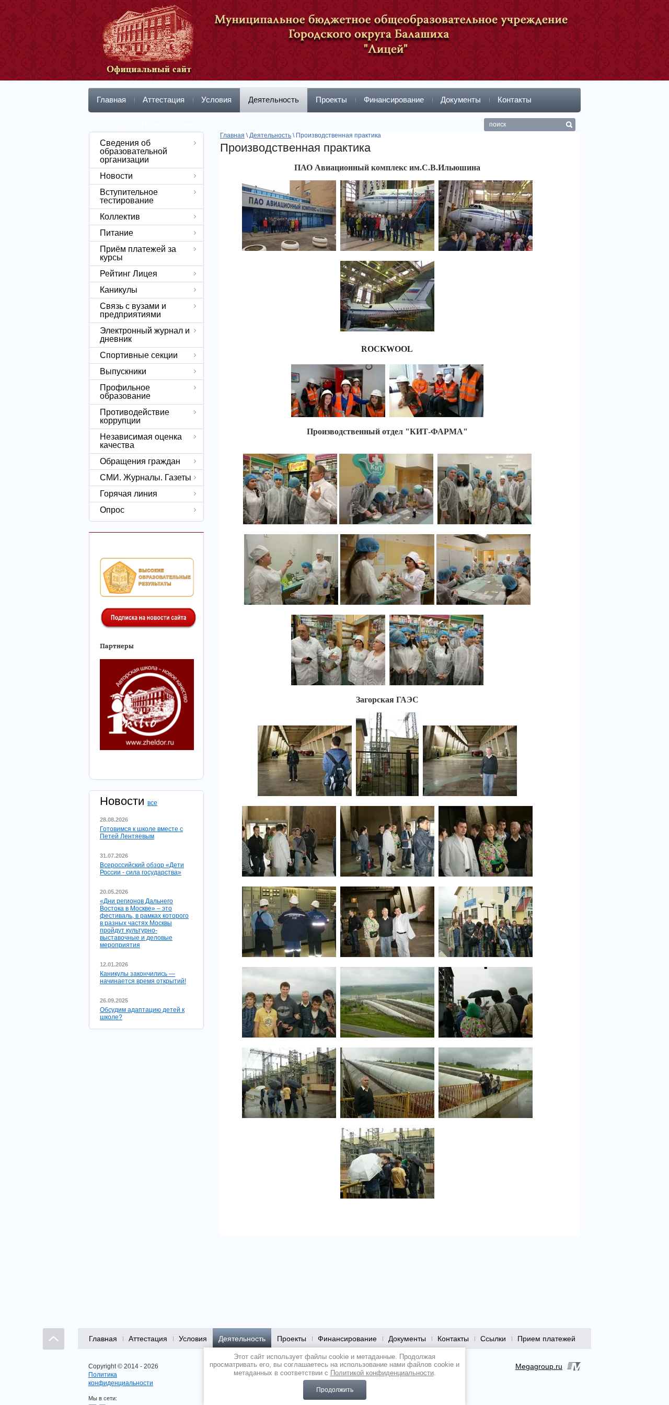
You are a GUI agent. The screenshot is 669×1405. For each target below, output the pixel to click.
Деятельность (273, 99)
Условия (216, 99)
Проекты (331, 99)
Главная (111, 99)
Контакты (515, 99)
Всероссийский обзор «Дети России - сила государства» (142, 868)
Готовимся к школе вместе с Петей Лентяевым (141, 832)
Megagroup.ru (538, 1366)
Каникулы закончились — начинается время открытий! (143, 977)
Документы (461, 99)
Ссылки (111, 124)
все (152, 803)
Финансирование (394, 99)
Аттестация (163, 99)
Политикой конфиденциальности (382, 1373)
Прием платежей (172, 124)
